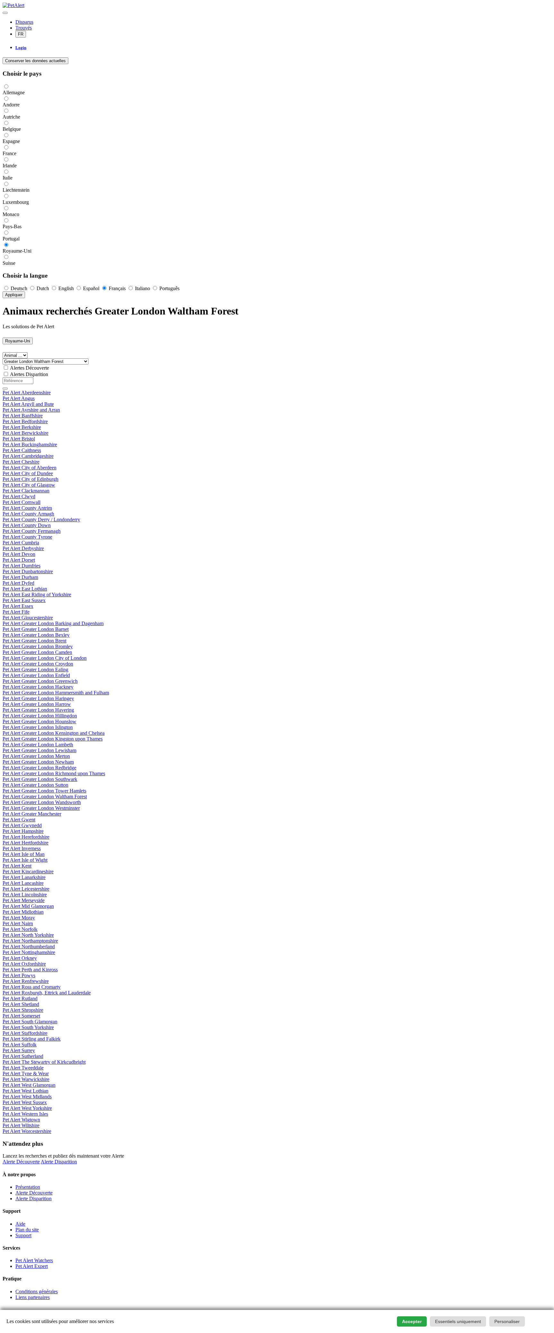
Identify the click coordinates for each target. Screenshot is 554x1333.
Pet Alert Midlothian (23, 912)
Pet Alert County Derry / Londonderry (41, 519)
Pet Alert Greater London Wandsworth (42, 802)
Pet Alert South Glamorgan (30, 1021)
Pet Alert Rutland (20, 998)
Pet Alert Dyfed (18, 583)
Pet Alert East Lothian (25, 588)
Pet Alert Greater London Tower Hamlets (44, 790)
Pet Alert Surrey (19, 1050)
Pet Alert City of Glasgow (29, 485)
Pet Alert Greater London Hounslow (39, 721)
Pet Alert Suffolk (20, 1044)
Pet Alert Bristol (19, 438)
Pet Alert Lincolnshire (25, 894)
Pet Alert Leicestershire (26, 889)
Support (23, 1235)
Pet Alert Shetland (21, 1004)
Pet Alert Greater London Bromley (38, 646)
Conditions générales (36, 1291)
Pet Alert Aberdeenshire (27, 392)
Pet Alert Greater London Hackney (38, 687)
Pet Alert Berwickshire (25, 433)
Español (91, 288)
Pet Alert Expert (31, 1266)
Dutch (42, 288)
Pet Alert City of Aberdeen (29, 467)
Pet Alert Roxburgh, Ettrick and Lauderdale (47, 992)
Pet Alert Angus (19, 398)
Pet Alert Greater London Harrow (37, 704)
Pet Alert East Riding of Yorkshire (37, 594)
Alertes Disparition (29, 374)
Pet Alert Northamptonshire (30, 940)
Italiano (142, 288)
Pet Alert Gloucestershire (28, 617)
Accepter (412, 1321)
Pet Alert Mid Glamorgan (28, 906)
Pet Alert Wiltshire (21, 1125)
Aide (20, 1224)
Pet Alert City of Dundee (28, 473)
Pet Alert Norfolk (20, 929)
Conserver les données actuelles (35, 60)
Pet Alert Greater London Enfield (36, 675)
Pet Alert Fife (16, 612)
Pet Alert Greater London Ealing (35, 669)
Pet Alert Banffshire (23, 415)
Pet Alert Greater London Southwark (40, 779)
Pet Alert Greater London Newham (38, 762)
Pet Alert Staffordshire (25, 1033)
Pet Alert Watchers (34, 1260)
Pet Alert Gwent (19, 819)
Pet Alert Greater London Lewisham (39, 750)
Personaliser (507, 1321)
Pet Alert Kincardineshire (28, 871)
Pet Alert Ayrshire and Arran (31, 410)
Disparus (24, 22)
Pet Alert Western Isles (25, 1114)
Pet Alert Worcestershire (27, 1131)
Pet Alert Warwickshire (26, 1079)
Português (169, 288)
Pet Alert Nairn (18, 923)
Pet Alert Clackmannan (26, 490)
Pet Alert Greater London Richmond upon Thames (54, 773)
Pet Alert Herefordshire (26, 837)
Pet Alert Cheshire (21, 462)
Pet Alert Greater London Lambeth (38, 744)
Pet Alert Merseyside (24, 900)
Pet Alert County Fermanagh (32, 531)
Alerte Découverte (21, 1161)
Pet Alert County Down (27, 525)
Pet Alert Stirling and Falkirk (32, 1039)
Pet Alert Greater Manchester (32, 814)
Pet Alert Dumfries (21, 565)
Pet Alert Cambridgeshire (28, 456)
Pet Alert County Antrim (27, 508)
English (66, 288)
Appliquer (13, 294)
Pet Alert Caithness (22, 450)
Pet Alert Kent (17, 865)
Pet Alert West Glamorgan (29, 1085)
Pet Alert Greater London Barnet (36, 629)
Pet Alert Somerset (21, 1016)
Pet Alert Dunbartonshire (28, 571)
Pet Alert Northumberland (29, 946)
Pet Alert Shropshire (23, 1010)
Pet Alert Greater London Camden (37, 652)
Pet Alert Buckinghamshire (30, 444)
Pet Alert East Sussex (24, 600)
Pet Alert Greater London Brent (34, 640)
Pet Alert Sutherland (23, 1056)
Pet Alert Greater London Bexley (36, 635)
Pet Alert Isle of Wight (25, 860)
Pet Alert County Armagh (28, 513)
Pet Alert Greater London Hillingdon (40, 715)
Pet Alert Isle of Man (24, 854)
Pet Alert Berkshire (22, 427)
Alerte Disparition (59, 1161)
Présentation (27, 1187)
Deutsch (19, 288)
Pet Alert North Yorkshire (28, 935)
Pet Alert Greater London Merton (36, 756)
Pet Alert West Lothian (25, 1091)
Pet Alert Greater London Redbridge (39, 767)
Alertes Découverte (29, 368)
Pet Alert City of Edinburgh (30, 479)
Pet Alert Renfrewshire (26, 981)
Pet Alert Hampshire (23, 831)
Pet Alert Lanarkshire (24, 877)
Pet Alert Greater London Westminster (41, 808)
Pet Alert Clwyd (19, 496)
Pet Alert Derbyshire (23, 548)
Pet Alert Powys (19, 975)
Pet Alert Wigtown (21, 1119)
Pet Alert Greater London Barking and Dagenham (53, 623)
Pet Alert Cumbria (21, 542)
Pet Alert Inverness (22, 848)
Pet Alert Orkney (20, 958)
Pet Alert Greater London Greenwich (40, 681)
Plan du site (27, 1229)
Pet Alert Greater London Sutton (35, 785)
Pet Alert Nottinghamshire (29, 952)
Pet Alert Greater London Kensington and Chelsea (54, 733)
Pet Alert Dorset (19, 560)
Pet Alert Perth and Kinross (30, 969)
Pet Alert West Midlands (27, 1096)
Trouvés (23, 27)
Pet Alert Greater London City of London (45, 658)
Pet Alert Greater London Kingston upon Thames (53, 739)
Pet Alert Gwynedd (22, 825)
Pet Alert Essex (18, 606)
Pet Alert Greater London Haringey (38, 698)
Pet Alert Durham (20, 577)
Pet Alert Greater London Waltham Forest (45, 796)
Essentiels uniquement (458, 1321)
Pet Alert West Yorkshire (27, 1108)
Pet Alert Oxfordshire (24, 964)
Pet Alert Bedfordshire (25, 421)
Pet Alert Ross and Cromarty (32, 987)
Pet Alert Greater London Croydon (38, 663)
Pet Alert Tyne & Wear (26, 1073)
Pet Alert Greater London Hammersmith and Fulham (56, 692)
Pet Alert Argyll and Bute (28, 404)
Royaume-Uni (17, 341)
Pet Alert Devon (19, 554)
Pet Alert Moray (19, 917)
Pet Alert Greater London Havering (38, 710)
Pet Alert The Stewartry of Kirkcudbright (44, 1062)
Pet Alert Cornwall (21, 502)
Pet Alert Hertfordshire (25, 842)
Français (117, 288)
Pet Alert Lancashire (23, 883)
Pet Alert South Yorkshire (28, 1027)
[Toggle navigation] (5, 13)
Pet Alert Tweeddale (23, 1067)
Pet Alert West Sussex (25, 1102)
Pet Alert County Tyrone (27, 537)
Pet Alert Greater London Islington (38, 727)
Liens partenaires (32, 1297)
